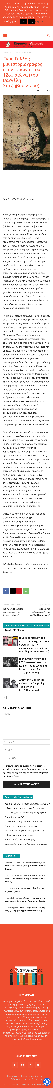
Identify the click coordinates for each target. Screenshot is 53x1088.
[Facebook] (6, 591)
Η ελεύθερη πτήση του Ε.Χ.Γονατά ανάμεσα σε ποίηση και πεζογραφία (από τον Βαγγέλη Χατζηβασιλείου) (33, 665)
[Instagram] (22, 1065)
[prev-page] (5, 697)
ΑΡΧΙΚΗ (6, 52)
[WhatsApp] (26, 591)
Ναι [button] (23, 21)
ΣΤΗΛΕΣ (15, 52)
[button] (5, 36)
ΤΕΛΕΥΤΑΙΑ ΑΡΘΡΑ (14, 630)
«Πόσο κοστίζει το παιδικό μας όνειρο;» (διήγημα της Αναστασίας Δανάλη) (25, 865)
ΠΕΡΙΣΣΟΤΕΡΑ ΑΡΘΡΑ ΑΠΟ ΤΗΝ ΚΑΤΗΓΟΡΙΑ (27, 625)
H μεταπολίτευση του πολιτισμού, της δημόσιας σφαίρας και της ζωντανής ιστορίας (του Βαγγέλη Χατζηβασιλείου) (34, 644)
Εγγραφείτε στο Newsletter (32, 1076)
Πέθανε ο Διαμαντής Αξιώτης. (19, 835)
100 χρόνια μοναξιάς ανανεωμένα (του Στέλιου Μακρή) (13, 612)
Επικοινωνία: (16, 1045)
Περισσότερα (35, 1039)
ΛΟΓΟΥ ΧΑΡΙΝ (26, 52)
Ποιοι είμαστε (13, 1076)
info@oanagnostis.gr (33, 1045)
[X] (13, 591)
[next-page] (9, 697)
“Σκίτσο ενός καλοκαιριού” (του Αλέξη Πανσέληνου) (40, 612)
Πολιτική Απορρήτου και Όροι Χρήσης (26, 1079)
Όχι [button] (31, 21)
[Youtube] (38, 1065)
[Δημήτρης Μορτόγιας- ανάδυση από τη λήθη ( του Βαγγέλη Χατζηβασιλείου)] (10, 683)
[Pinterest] (19, 591)
